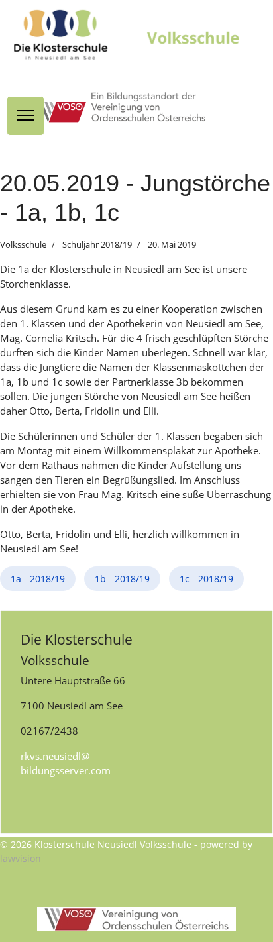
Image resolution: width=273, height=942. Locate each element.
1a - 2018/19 (38, 578)
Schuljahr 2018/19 (97, 244)
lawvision (20, 858)
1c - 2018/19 (206, 578)
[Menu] (25, 116)
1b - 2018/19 (122, 578)
